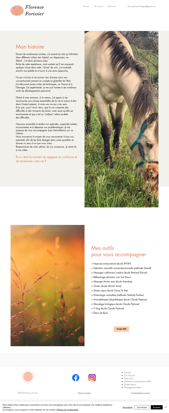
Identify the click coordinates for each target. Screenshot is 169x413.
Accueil (127, 372)
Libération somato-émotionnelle (137, 381)
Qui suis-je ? (129, 375)
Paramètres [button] (127, 407)
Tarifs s (127, 378)
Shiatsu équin (130, 384)
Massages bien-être (132, 387)
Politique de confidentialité (67, 409)
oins (132, 378)
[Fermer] (165, 407)
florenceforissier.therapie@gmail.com (141, 6)
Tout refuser (142, 407)
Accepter (156, 407)
